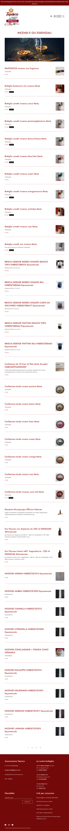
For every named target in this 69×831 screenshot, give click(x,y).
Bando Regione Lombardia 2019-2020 (47, 797)
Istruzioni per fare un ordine (44, 801)
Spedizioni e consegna (42, 805)
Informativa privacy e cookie (44, 809)
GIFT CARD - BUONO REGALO (44, 813)
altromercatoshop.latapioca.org (15, 828)
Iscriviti (27, 801)
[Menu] (63, 16)
